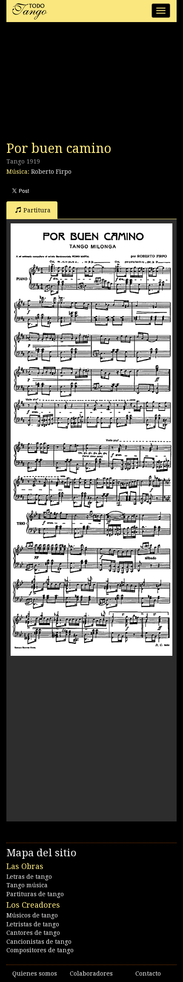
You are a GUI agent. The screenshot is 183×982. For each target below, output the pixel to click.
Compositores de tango (40, 950)
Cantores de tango (33, 932)
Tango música (27, 885)
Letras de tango (29, 876)
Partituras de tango (35, 894)
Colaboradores (91, 973)
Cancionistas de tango (38, 941)
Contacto (148, 973)
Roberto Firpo (51, 171)
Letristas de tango (32, 924)
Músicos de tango (32, 915)
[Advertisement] (70, 84)
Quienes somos (34, 973)
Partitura (37, 210)
